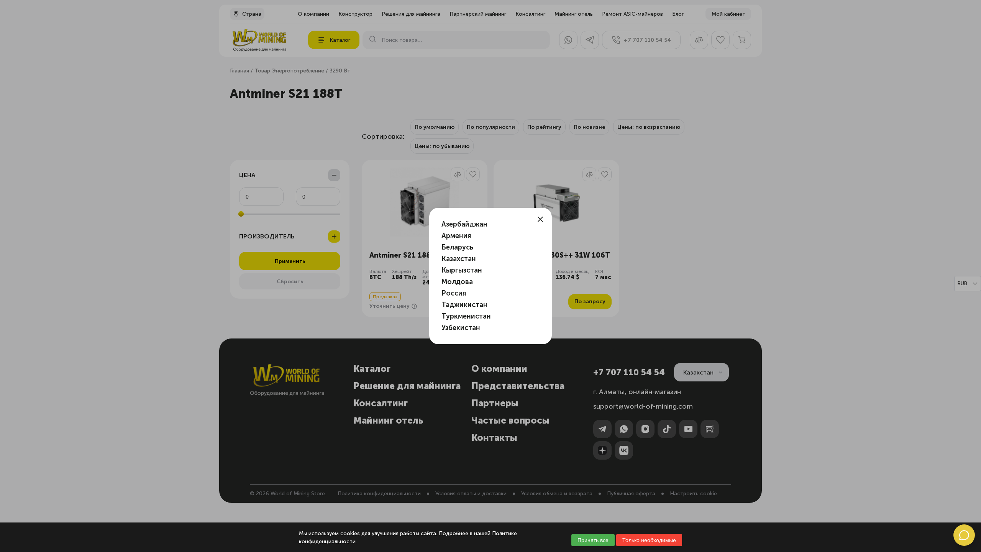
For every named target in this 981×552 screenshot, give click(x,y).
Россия (453, 293)
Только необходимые (649, 540)
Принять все (593, 540)
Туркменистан (466, 316)
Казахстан (458, 259)
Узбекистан (460, 328)
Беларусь (457, 247)
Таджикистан (464, 305)
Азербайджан (464, 224)
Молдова (457, 282)
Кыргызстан (461, 270)
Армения (456, 236)
